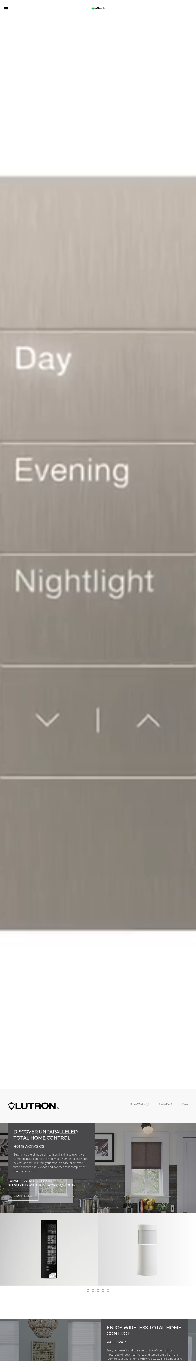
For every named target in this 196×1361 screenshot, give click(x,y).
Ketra (185, 1104)
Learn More (23, 1195)
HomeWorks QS (139, 1104)
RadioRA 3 (165, 1104)
